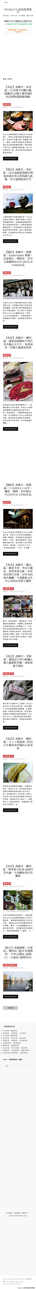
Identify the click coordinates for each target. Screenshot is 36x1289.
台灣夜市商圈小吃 (10, 965)
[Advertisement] (18, 57)
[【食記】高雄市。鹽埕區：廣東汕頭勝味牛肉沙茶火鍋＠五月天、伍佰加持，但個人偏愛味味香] (18, 381)
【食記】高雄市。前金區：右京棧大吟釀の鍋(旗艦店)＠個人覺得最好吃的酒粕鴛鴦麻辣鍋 (18, 91)
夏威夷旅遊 (15, 1045)
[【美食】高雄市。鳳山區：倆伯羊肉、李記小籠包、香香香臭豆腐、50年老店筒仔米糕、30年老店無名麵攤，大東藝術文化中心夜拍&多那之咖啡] (18, 606)
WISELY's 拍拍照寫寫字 (18, 11)
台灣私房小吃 (8, 589)
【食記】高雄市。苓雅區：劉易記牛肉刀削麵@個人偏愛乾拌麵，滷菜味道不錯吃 (18, 661)
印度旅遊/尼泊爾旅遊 (11, 1053)
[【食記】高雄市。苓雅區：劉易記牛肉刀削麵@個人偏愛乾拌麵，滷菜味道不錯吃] (18, 690)
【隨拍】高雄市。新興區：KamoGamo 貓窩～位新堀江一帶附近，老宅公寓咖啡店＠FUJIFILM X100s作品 (18, 258)
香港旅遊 (6, 1033)
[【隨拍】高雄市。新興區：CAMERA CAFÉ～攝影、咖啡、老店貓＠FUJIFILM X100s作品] (18, 519)
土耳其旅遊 (16, 1050)
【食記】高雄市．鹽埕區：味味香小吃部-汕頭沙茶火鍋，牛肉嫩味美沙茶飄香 (18, 871)
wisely (5, 107)
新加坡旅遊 (24, 1040)
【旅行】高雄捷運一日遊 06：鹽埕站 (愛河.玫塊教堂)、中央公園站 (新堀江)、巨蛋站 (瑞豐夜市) (18, 952)
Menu (6, 2)
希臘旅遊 (7, 1050)
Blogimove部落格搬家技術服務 (26, 1288)
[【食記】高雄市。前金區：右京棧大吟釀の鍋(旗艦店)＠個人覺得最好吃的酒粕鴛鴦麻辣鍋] (18, 121)
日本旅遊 (6, 1031)
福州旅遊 (7, 1038)
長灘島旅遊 (7, 1043)
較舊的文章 (11, 1008)
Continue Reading (10, 158)
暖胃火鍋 (7, 104)
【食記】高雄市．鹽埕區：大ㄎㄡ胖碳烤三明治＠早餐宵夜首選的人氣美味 (18, 743)
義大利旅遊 (15, 1048)
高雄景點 (7, 187)
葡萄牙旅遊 (25, 1050)
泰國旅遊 (7, 1040)
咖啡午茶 (7, 273)
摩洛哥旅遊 (24, 1053)
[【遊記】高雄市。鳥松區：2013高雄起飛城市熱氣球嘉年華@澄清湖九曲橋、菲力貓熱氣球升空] (18, 203)
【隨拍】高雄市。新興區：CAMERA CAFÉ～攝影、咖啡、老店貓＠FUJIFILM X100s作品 (18, 489)
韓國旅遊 (14, 1031)
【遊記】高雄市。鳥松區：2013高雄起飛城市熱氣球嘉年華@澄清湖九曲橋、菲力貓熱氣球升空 (18, 174)
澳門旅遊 (14, 1033)
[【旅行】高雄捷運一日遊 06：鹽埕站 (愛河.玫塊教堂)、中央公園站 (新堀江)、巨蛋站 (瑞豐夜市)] (18, 981)
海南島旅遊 (14, 1035)
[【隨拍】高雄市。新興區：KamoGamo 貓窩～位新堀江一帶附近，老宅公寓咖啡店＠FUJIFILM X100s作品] (18, 289)
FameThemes (16, 1284)
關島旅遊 (7, 1045)
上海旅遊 (6, 1035)
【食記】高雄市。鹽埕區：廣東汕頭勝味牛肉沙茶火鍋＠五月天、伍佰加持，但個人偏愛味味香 (18, 342)
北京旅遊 (23, 1033)
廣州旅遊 (14, 1038)
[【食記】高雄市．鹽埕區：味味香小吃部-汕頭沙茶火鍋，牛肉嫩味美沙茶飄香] (18, 901)
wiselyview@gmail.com (18, 1215)
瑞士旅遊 (7, 1048)
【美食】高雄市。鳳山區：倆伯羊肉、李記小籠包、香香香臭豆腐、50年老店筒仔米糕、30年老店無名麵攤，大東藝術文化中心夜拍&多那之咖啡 (18, 573)
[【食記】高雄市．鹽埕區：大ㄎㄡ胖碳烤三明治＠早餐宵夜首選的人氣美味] (18, 772)
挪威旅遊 (24, 1048)
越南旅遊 (15, 1040)
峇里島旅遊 (17, 1043)
